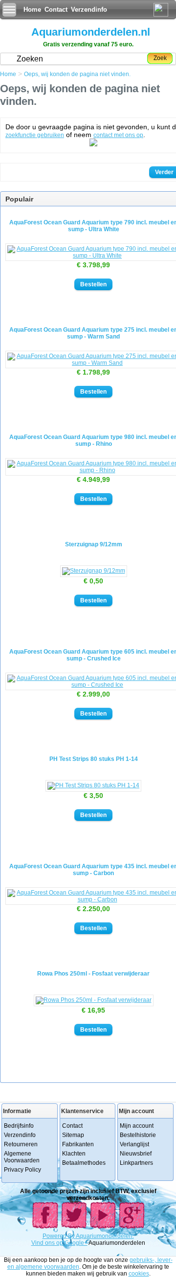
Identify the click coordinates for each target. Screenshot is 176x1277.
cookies (139, 1273)
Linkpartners (136, 1162)
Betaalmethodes (84, 1162)
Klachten (74, 1153)
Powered (55, 1236)
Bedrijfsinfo (19, 1125)
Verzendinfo (89, 9)
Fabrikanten (78, 1144)
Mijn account (137, 1125)
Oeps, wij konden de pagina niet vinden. (77, 74)
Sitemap (73, 1135)
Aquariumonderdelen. (105, 1236)
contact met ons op (118, 135)
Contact (55, 9)
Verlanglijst (134, 1144)
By (72, 1236)
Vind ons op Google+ (59, 1242)
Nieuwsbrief (136, 1153)
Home (32, 9)
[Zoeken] (93, 144)
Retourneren (21, 1144)
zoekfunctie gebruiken (34, 135)
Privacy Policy (22, 1169)
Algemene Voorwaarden (22, 1157)
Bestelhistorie (138, 1135)
